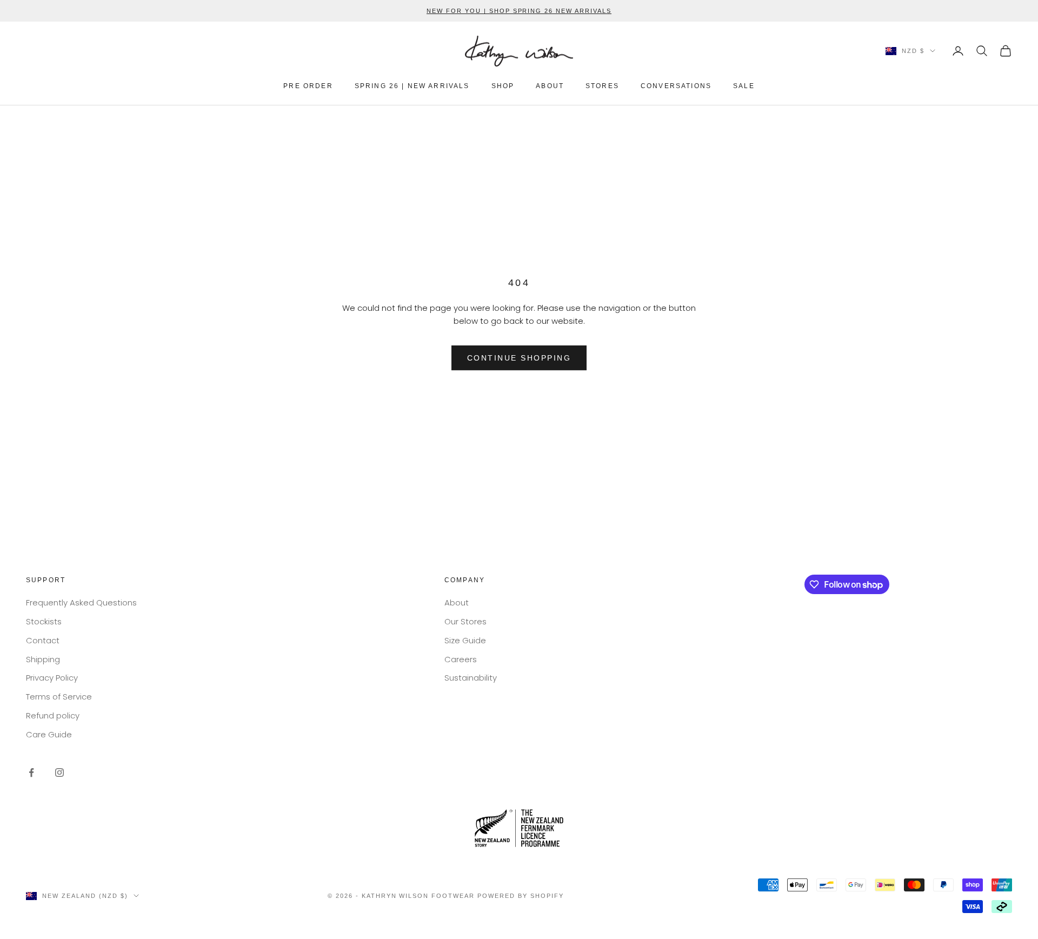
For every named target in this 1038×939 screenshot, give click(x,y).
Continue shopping (519, 358)
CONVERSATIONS (676, 86)
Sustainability (470, 677)
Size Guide (465, 640)
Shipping (43, 659)
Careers (460, 659)
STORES (602, 86)
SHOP (503, 86)
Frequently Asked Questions (81, 602)
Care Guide (49, 734)
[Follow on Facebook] (31, 772)
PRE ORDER (307, 86)
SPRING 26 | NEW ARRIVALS (412, 86)
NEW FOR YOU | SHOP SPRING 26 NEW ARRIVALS (519, 11)
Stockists (44, 621)
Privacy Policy (52, 677)
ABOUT (550, 86)
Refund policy (52, 715)
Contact (42, 640)
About (456, 602)
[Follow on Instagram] (59, 772)
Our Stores (465, 621)
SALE (744, 86)
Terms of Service (59, 696)
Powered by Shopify (520, 896)
